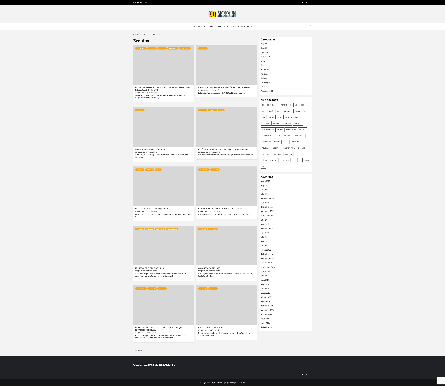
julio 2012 (264, 220)
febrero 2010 (266, 297)
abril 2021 (265, 189)
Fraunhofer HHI (268, 136)
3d (263, 105)
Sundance (288, 154)
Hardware (173, 48)
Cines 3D (203, 110)
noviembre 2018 (267, 198)
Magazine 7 (229, 382)
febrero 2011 (266, 250)
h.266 (279, 136)
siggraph (301, 148)
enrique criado (268, 129)
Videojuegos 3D (267, 91)
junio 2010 (265, 280)
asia (278, 111)
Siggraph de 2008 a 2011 (210, 328)
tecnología (284, 160)
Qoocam (276, 148)
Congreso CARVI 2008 (209, 268)
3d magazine (282, 105)
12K (296, 105)
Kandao (277, 142)
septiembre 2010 (268, 267)
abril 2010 (265, 288)
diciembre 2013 (267, 207)
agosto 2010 (265, 271)
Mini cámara (295, 142)
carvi (306, 111)
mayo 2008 (265, 318)
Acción (271, 111)
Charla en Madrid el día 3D (150, 149)
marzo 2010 (265, 293)
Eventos (152, 48)
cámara (276, 123)
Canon (297, 111)
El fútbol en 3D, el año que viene (152, 209)
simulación (266, 154)
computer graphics (292, 117)
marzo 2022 (265, 181)
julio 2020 (264, 194)
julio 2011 (264, 237)
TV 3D (221, 110)
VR (300, 160)
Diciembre (297, 123)
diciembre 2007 (267, 327)
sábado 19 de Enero (269, 160)
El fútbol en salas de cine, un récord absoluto (223, 149)
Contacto (215, 26)
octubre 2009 (266, 314)
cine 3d (271, 117)
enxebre (280, 129)
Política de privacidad (238, 26)
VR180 (306, 160)
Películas (160, 229)
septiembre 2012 (268, 215)
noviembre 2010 (267, 258)
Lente (285, 142)
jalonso (141, 92)
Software (264, 78)
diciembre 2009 (267, 305)
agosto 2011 (265, 232)
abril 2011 (265, 245)
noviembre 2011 (267, 228)
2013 (263, 111)
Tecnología (184, 48)
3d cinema (270, 105)
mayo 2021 (265, 185)
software (277, 154)
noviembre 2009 (267, 310)
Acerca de (199, 26)
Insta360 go (266, 142)
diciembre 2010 (267, 254)
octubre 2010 (266, 262)
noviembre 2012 (267, 211)
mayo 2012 (265, 224)
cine (263, 117)
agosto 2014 (265, 202)
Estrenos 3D (265, 56)
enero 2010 (265, 301)
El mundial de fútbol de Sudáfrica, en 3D (220, 209)
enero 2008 (265, 323)
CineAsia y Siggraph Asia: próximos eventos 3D (224, 87)
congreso (266, 123)
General (162, 48)
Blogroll (264, 43)
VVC (263, 166)
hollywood (299, 136)
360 (302, 105)
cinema (279, 117)
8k (291, 105)
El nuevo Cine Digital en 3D (149, 268)
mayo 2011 (265, 241)
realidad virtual (289, 148)
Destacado (141, 48)
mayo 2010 (265, 284)
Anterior (137, 351)
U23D (294, 160)
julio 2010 (264, 275)
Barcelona (288, 111)
